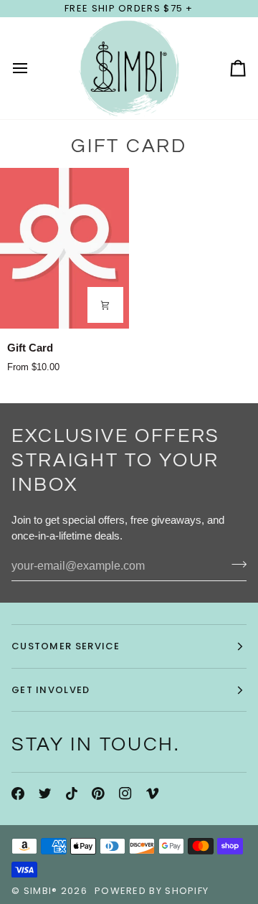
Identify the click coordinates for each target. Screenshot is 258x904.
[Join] (235, 564)
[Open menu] (32, 68)
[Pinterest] (98, 793)
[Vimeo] (152, 793)
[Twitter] (45, 793)
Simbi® (41, 891)
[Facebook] (17, 793)
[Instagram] (125, 793)
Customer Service (65, 646)
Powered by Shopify (152, 891)
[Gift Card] (64, 248)
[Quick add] (105, 305)
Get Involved (50, 690)
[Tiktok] (71, 793)
